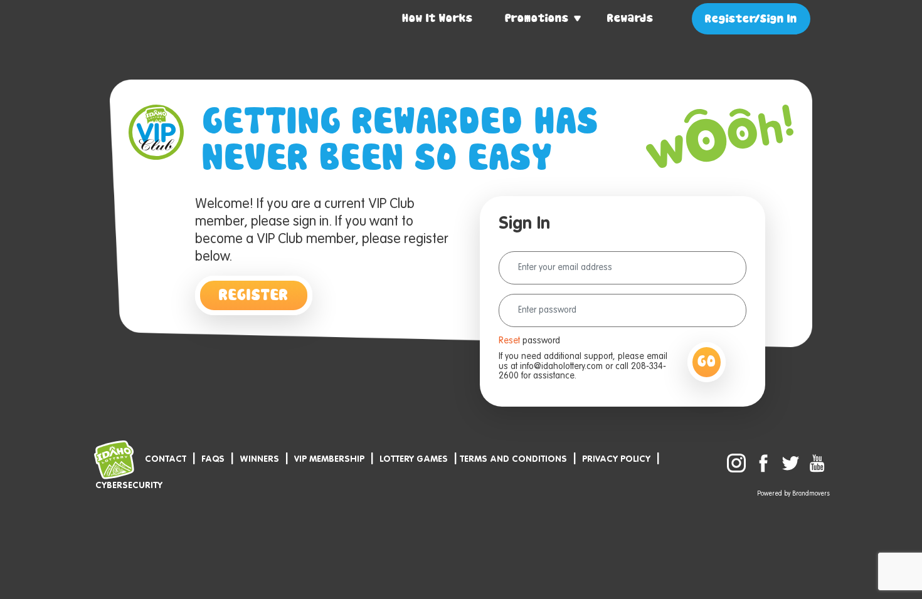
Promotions (537, 18)
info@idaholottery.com (561, 366)
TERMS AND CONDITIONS (513, 459)
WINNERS (259, 459)
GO (706, 362)
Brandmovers (811, 494)
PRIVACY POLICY (616, 459)
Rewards (630, 18)
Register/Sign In (751, 19)
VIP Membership (329, 459)
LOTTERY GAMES (413, 459)
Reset (509, 340)
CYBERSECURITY (128, 485)
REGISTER (254, 295)
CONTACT (165, 459)
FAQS (213, 459)
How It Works (437, 18)
